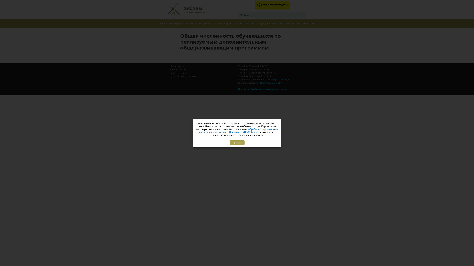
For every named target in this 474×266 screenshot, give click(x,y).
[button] (237, 142)
